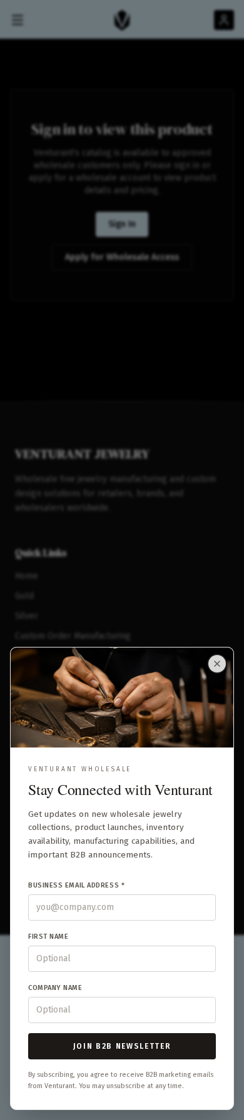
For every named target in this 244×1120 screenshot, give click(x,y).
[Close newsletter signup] (217, 663)
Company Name (55, 988)
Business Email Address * (76, 885)
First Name (48, 936)
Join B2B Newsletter (122, 1046)
